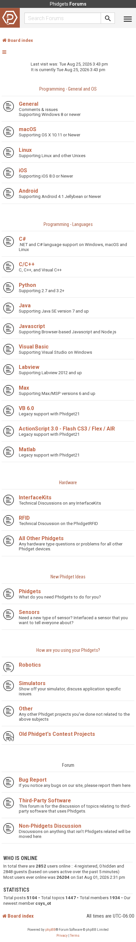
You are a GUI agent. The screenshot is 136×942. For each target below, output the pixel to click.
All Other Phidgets (41, 538)
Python (27, 285)
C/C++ (27, 264)
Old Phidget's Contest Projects (57, 734)
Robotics (30, 665)
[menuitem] (62, 936)
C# (22, 239)
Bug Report (33, 780)
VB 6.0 (26, 408)
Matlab (27, 449)
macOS (27, 129)
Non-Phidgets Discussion (50, 826)
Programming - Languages (68, 224)
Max (24, 388)
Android (28, 191)
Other (26, 709)
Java (25, 305)
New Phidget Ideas (68, 577)
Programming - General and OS (68, 89)
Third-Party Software (45, 800)
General (28, 104)
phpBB (50, 929)
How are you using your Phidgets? (68, 650)
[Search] (108, 18)
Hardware (68, 482)
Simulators (32, 683)
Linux (25, 150)
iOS (23, 170)
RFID (24, 518)
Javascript (32, 326)
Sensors (29, 612)
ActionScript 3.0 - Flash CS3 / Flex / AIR (67, 429)
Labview (29, 367)
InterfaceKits (35, 497)
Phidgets (30, 591)
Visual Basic (34, 347)
